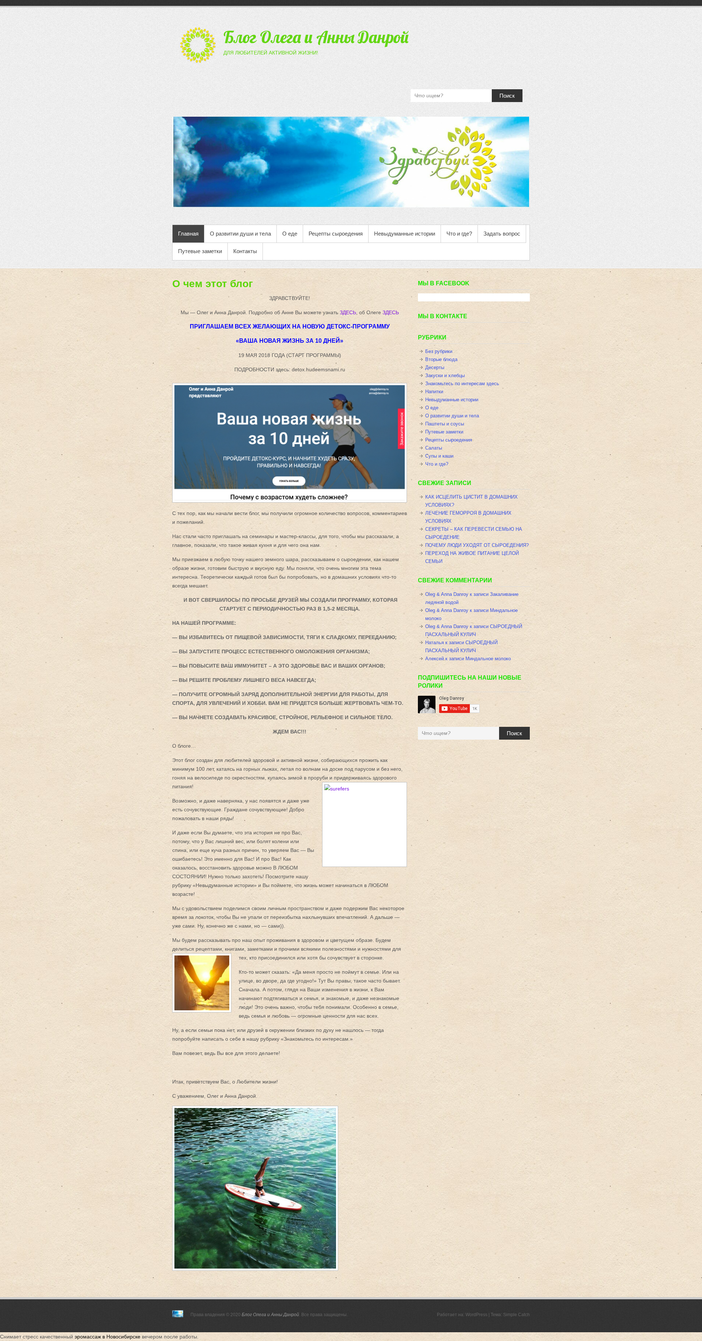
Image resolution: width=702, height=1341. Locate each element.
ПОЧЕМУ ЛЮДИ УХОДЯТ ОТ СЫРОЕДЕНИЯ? (477, 545)
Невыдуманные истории (404, 233)
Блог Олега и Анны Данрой (316, 37)
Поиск (507, 96)
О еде (289, 233)
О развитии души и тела (240, 233)
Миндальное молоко (488, 658)
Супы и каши (439, 456)
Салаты (433, 448)
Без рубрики (438, 351)
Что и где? (459, 233)
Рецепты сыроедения (336, 233)
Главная (188, 233)
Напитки (434, 391)
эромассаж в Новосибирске (107, 1337)
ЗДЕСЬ (348, 312)
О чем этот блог (212, 283)
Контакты (245, 251)
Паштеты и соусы (444, 424)
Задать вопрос (501, 233)
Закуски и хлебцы (445, 375)
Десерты (434, 367)
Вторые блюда (441, 359)
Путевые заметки (200, 251)
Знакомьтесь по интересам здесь (462, 383)
